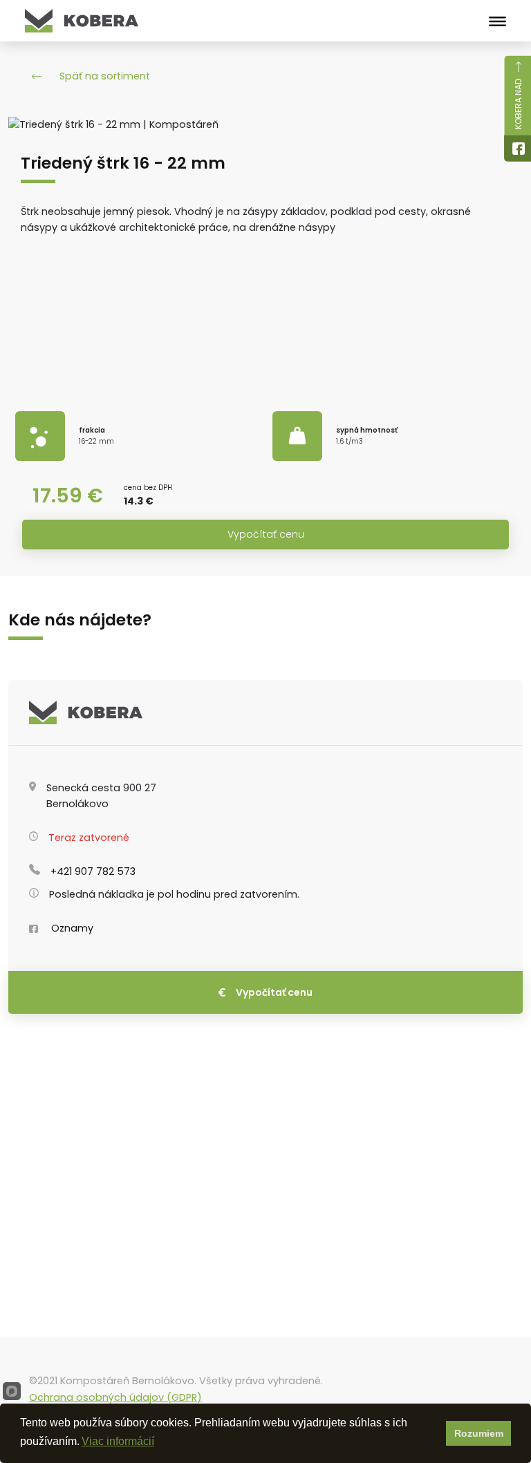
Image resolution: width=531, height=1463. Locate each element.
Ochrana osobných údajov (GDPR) (115, 1397)
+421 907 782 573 (93, 871)
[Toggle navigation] (497, 21)
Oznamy (70, 928)
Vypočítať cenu (265, 534)
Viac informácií (118, 1441)
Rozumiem (478, 1433)
